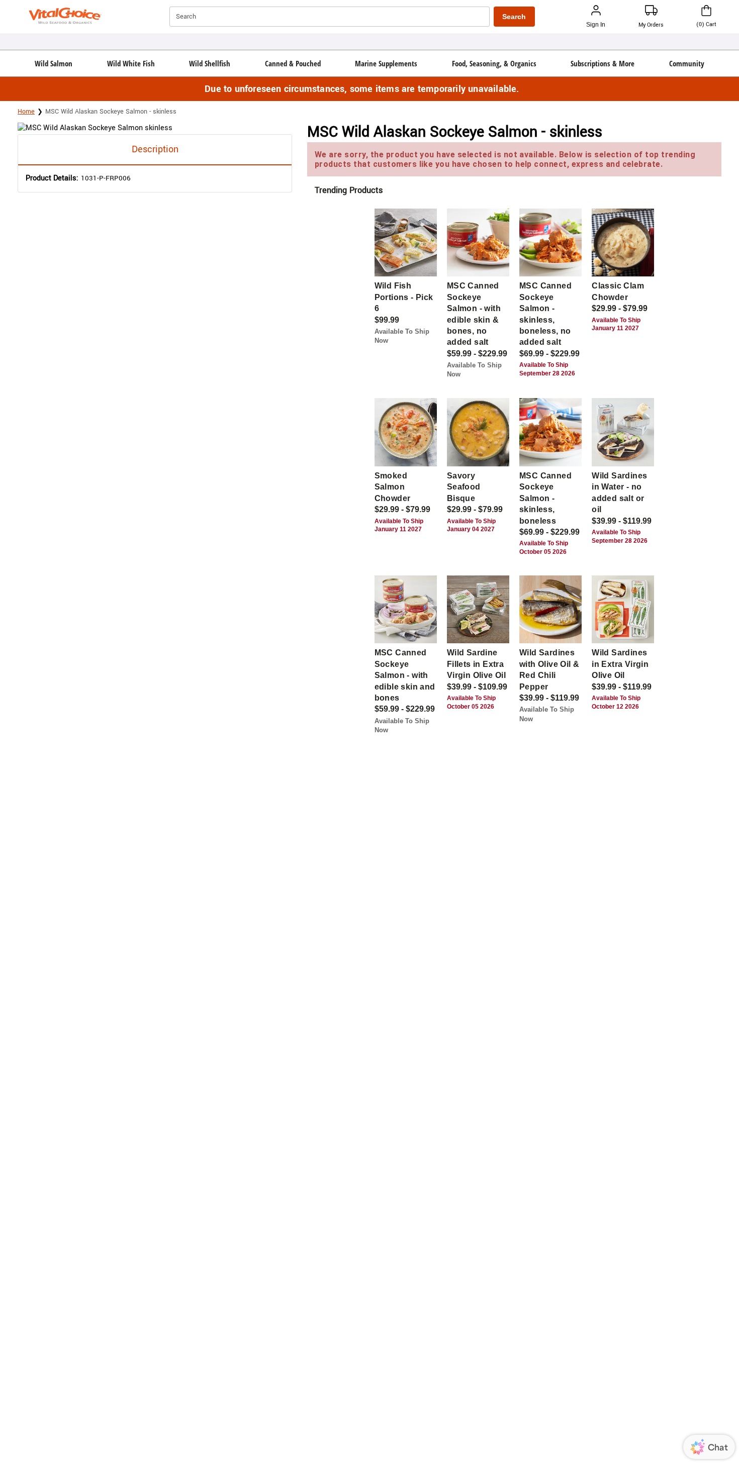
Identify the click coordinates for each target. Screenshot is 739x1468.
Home (26, 111)
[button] (53, 63)
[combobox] (331, 17)
